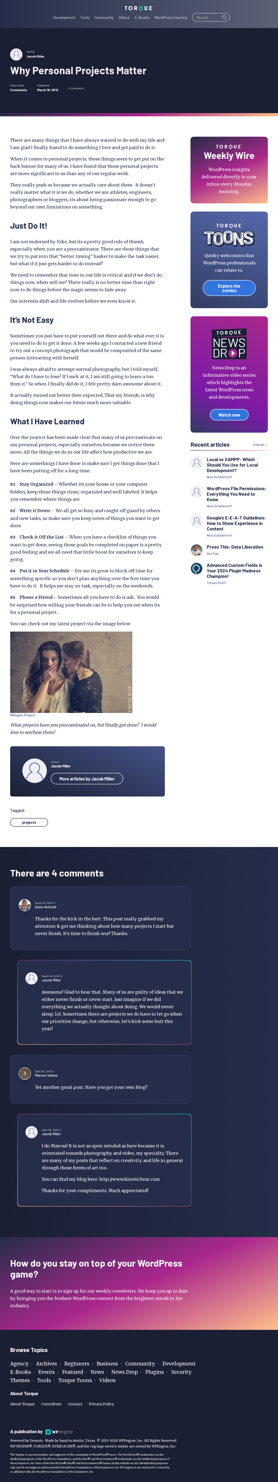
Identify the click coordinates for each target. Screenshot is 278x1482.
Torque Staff (216, 583)
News (97, 1372)
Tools (44, 1380)
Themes (20, 1380)
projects (29, 822)
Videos (107, 1380)
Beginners (76, 1364)
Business (107, 1364)
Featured (72, 1372)
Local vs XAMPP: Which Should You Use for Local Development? (232, 465)
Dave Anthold (45, 907)
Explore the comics (229, 288)
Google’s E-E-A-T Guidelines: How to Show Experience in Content (236, 523)
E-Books (20, 1372)
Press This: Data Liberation (235, 547)
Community (18, 90)
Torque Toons (75, 1380)
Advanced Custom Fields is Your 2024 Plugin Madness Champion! (234, 570)
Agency (19, 1364)
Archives (46, 1364)
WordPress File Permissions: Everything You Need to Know (236, 494)
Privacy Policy (101, 1404)
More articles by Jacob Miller (87, 778)
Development (179, 1364)
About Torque (22, 1404)
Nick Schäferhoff (219, 477)
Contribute (51, 1404)
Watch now (229, 414)
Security (181, 1372)
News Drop (124, 1372)
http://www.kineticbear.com (129, 1179)
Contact (75, 1404)
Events (46, 1372)
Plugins (154, 1372)
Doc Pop (212, 553)
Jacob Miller (35, 56)
